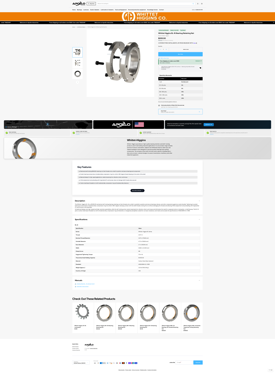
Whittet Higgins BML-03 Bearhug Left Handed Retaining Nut (170, 327)
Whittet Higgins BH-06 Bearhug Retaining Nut (104, 326)
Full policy (78, 134)
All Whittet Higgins (81, 27)
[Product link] (83, 317)
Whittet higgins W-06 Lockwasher (80, 326)
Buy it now (180, 54)
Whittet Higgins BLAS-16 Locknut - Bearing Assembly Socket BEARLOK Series (177, 67)
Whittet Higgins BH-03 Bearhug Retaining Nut (148, 326)
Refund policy (122, 370)
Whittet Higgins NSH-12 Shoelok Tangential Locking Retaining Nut (192, 327)
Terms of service (136, 370)
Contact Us (208, 124)
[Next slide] (77, 82)
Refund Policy (75, 346)
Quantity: (160, 46)
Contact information (151, 370)
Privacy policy (128, 370)
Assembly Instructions (82, 286)
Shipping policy (143, 370)
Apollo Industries (93, 348)
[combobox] (145, 3)
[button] (197, 3)
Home (73, 27)
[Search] (193, 3)
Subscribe (198, 362)
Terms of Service (76, 350)
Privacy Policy (75, 348)
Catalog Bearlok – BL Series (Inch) (86, 284)
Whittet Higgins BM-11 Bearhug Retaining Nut (126, 326)
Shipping (160, 40)
